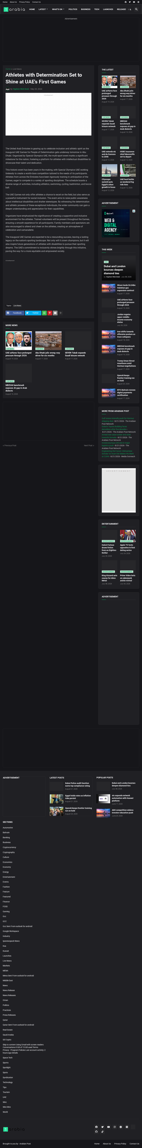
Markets (6, 966)
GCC (5, 921)
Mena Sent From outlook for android (18, 976)
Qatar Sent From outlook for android (18, 1025)
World (5, 1112)
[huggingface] (133, 1127)
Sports (5, 1063)
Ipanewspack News (11, 941)
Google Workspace (11, 931)
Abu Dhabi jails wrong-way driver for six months (47, 354)
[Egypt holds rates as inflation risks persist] (56, 798)
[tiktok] (102, 1131)
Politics (73, 9)
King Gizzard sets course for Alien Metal (109, 578)
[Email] (55, 313)
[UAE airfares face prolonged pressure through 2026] (108, 302)
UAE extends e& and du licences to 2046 (109, 154)
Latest (42, 9)
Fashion (6, 887)
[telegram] (120, 1127)
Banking (6, 837)
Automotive (8, 828)
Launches (108, 9)
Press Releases (9, 1015)
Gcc (4, 916)
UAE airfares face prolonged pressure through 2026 (18, 354)
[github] (96, 1131)
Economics (7, 862)
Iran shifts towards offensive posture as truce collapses (126, 334)
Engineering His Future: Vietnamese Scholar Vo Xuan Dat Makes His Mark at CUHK (118, 454)
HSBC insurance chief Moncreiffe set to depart (127, 154)
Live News (17, 69)
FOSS (5, 906)
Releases (121, 9)
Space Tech (7, 1058)
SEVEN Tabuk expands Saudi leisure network (75, 354)
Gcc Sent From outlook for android (17, 926)
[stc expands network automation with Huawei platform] (103, 798)
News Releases (9, 995)
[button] (129, 9)
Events (6, 882)
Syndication (8, 1077)
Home (5, 2)
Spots (5, 1072)
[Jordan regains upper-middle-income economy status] (108, 317)
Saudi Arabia (8, 1035)
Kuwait (6, 951)
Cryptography (9, 852)
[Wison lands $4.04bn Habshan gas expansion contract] (108, 288)
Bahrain (6, 832)
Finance (6, 902)
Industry (6, 936)
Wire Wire (7, 1107)
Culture (6, 857)
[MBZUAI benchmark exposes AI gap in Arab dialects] (108, 349)
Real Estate (7, 1030)
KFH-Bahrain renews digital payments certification (126, 392)
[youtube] (134, 2)
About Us (13, 2)
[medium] (127, 1127)
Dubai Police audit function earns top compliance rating (77, 784)
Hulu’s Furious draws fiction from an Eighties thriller (109, 549)
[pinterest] (138, 2)
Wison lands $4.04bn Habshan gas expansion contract (126, 288)
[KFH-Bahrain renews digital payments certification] (108, 393)
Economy (7, 867)
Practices (7, 1010)
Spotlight (7, 1067)
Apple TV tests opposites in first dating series (127, 547)
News (5, 985)
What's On (57, 9)
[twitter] (130, 2)
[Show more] (60, 313)
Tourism (6, 1092)
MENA (5, 971)
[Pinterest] (49, 313)
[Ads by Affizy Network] (133, 211)
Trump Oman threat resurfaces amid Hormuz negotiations (126, 363)
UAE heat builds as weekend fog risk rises (127, 182)
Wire (5, 1102)
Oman (5, 1000)
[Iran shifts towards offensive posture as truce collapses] (108, 334)
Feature (6, 892)
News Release (9, 990)
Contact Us (36, 2)
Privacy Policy (24, 2)
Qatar (5, 1020)
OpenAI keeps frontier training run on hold (126, 378)
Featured (7, 897)
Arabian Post (25, 1144)
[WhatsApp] (44, 313)
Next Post (88, 445)
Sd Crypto (7, 1040)
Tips (4, 1087)
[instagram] (114, 1127)
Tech (96, 9)
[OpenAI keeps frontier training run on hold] (108, 378)
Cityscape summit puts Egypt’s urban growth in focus (108, 183)
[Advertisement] (71, 42)
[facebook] (125, 2)
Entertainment (9, 877)
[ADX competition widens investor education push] (103, 813)
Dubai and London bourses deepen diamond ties (123, 784)
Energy (6, 872)
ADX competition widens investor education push (122, 811)
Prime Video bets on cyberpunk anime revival (127, 578)
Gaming (6, 911)
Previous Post (10, 445)
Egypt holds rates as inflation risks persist (78, 797)
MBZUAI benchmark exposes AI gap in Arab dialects (16, 388)
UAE (4, 1097)
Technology (8, 1082)
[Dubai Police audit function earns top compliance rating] (56, 786)
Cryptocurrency (9, 847)
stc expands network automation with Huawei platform (122, 798)
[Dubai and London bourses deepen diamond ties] (103, 786)
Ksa (4, 946)
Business (85, 9)
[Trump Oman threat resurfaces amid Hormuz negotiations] (108, 364)
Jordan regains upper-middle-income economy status (124, 318)
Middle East (8, 980)
